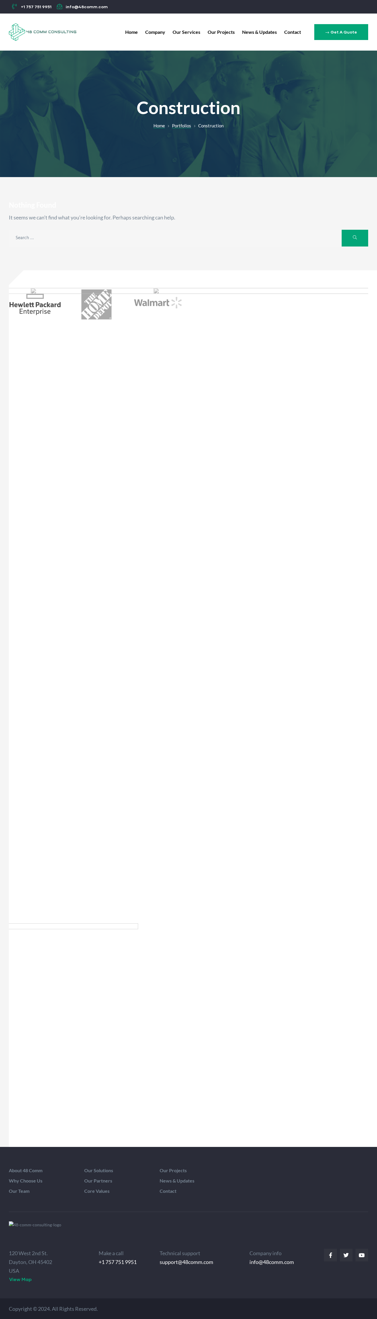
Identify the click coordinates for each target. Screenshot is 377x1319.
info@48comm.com (271, 1262)
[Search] (355, 238)
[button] (341, 32)
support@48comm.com (186, 1262)
